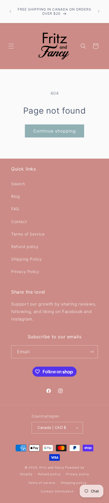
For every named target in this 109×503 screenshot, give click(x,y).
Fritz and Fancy (51, 467)
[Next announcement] (99, 11)
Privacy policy (77, 474)
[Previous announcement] (10, 11)
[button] (11, 46)
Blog (15, 196)
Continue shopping (54, 131)
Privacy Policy (25, 271)
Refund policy (25, 246)
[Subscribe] (91, 351)
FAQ (15, 208)
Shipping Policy (26, 259)
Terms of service (41, 483)
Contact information (57, 491)
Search (18, 183)
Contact (19, 221)
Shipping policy (74, 483)
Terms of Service (28, 234)
